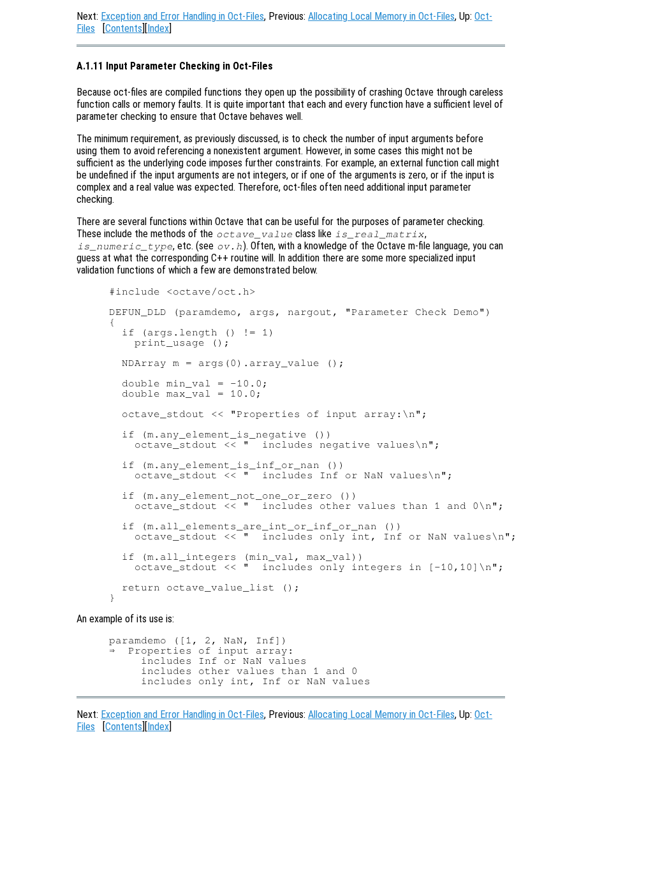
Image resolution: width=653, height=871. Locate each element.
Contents (123, 28)
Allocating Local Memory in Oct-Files (381, 16)
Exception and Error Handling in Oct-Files (182, 16)
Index (158, 28)
